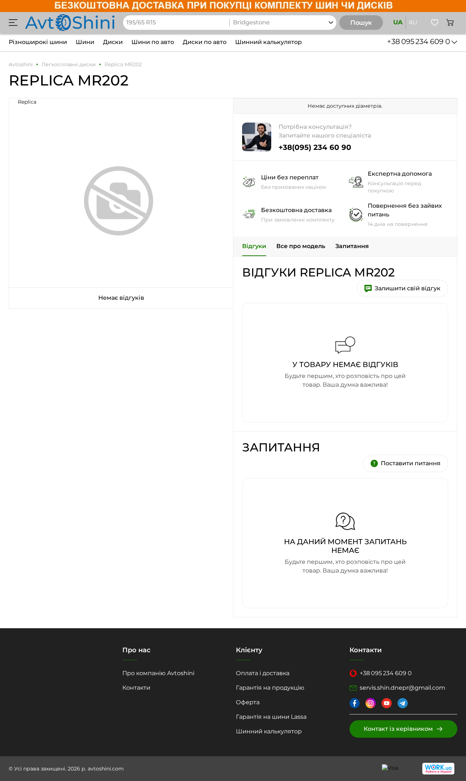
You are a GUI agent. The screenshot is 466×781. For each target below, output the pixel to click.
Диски (113, 42)
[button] (13, 22)
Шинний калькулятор (268, 42)
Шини (85, 42)
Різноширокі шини (38, 42)
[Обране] (434, 22)
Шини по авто (152, 42)
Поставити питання (411, 463)
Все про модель (300, 246)
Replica (27, 102)
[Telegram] (403, 703)
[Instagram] (371, 703)
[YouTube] (387, 703)
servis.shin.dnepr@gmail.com (402, 687)
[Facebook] (355, 703)
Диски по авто (204, 42)
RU (413, 22)
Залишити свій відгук (408, 288)
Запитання (352, 246)
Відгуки (254, 246)
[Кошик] (450, 22)
